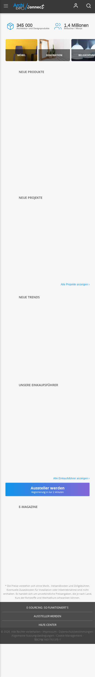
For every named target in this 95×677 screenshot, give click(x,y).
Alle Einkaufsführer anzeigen (70, 478)
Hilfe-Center (47, 625)
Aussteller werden (47, 616)
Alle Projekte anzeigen (74, 284)
